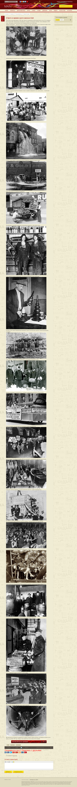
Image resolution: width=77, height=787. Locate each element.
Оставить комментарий (11, 759)
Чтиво (38, 10)
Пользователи (18, 14)
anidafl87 (26, 747)
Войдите (59, 1)
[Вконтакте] (25, 2)
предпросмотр (18, 771)
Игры (28, 10)
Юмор (6, 10)
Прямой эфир (26, 14)
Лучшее (7, 14)
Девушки (44, 10)
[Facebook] (20, 2)
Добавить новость (65, 6)
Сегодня (57, 19)
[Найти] (16, 1)
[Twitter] (23, 2)
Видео (55, 10)
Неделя (61, 19)
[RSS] (22, 2)
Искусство (62, 10)
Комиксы (12, 10)
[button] (5, 762)
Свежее (12, 14)
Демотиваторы (21, 10)
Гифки (33, 10)
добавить (8, 771)
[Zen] (27, 2)
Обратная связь (25, 779)
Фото (50, 10)
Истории (69, 10)
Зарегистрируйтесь (67, 1)
